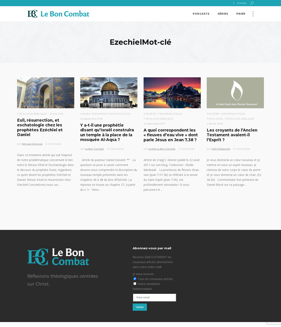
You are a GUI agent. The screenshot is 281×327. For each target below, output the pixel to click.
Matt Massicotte (220, 148)
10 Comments (115, 148)
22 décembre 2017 (154, 123)
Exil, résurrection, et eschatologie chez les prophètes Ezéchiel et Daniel (40, 127)
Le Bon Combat (94, 148)
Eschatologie (119, 113)
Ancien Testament (93, 113)
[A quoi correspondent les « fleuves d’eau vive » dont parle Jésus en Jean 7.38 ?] (172, 92)
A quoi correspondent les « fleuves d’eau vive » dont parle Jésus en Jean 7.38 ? (171, 135)
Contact (242, 3)
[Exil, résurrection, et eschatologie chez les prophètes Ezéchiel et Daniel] (45, 92)
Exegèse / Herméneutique (163, 113)
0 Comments (53, 143)
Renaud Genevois (32, 143)
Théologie (215, 118)
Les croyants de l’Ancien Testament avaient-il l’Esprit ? (232, 135)
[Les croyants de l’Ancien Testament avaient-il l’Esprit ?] (235, 92)
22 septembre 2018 (91, 118)
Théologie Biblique (32, 113)
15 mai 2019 (56, 113)
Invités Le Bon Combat (161, 148)
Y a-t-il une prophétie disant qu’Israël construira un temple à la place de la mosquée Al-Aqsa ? (107, 132)
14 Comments (241, 148)
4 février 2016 (215, 123)
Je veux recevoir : (144, 274)
